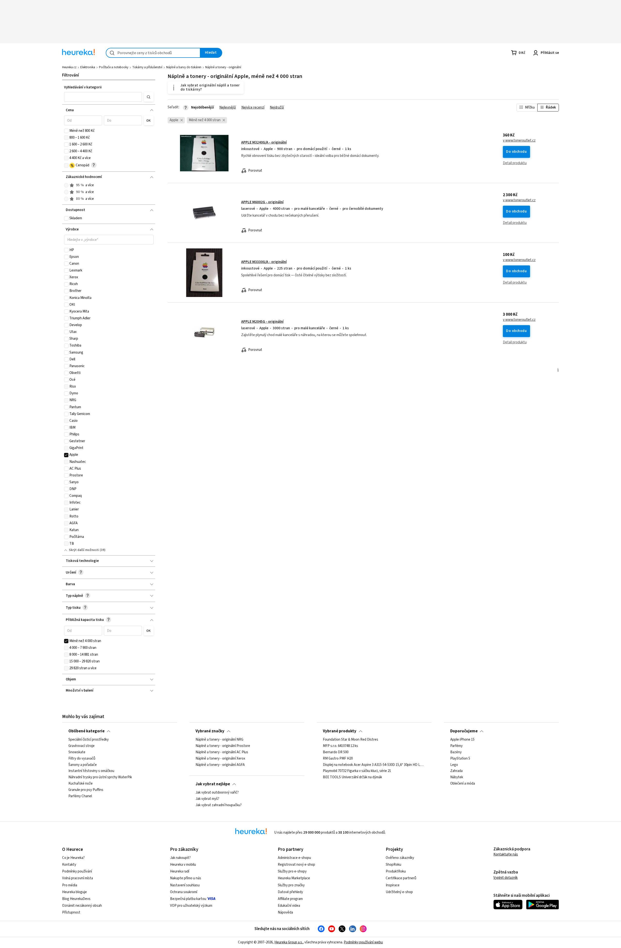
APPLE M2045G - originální (262, 321)
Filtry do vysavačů (81, 758)
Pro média (69, 885)
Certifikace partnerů (401, 878)
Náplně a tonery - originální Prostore (223, 746)
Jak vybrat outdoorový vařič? (217, 792)
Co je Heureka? (73, 857)
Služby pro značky (291, 885)
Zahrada (456, 771)
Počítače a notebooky (113, 67)
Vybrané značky (210, 731)
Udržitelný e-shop (399, 892)
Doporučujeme (464, 731)
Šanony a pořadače (82, 764)
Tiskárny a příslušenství (147, 67)
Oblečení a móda (462, 783)
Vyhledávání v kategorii (83, 87)
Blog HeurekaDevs (76, 898)
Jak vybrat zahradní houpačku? (219, 805)
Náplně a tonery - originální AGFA (220, 764)
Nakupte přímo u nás (185, 878)
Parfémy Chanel (80, 796)
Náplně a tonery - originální (223, 67)
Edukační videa (289, 905)
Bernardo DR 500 (335, 752)
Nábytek (456, 777)
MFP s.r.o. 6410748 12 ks (340, 746)
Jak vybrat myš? (207, 798)
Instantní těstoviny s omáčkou (91, 771)
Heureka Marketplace (294, 878)
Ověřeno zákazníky (400, 857)
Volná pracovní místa (77, 878)
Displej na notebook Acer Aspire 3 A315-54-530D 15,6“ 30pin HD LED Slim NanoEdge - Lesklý (374, 764)
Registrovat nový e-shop (296, 864)
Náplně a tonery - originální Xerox (220, 758)
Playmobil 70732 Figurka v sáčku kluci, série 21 (357, 771)
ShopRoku (393, 864)
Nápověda (285, 912)
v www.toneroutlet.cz (519, 140)
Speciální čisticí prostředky (88, 739)
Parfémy (456, 746)
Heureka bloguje (74, 892)
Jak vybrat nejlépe (213, 784)
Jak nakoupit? (180, 857)
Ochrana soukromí (183, 892)
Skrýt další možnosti (84, 550)
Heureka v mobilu (183, 864)
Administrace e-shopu (294, 857)
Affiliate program (290, 898)
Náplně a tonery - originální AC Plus (222, 752)
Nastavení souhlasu (185, 885)
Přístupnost (71, 912)
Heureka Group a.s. (288, 942)
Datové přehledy (290, 892)
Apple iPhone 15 (462, 739)
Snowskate (76, 752)
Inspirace (393, 885)
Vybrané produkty (339, 731)
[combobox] (153, 53)
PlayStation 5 (460, 758)
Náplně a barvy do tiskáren (183, 67)
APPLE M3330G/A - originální (264, 261)
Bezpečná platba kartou (188, 898)
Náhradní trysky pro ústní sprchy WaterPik (100, 777)
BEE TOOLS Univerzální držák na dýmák (352, 777)
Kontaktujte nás (505, 854)
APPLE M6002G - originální (262, 202)
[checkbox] (66, 131)
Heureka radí (179, 871)
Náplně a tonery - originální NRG (219, 739)
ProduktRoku (396, 871)
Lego (454, 764)
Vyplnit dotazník (505, 877)
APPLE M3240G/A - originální (264, 142)
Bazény (456, 752)
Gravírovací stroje (81, 746)
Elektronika (87, 67)
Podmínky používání (77, 871)
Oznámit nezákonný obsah (82, 905)
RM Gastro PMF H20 (338, 758)
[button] (103, 97)
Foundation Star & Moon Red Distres (350, 739)
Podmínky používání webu (363, 942)
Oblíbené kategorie (86, 731)
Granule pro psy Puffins (85, 789)
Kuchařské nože (80, 783)
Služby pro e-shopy (292, 871)
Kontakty (69, 864)
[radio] (66, 185)
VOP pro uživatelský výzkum (191, 905)
